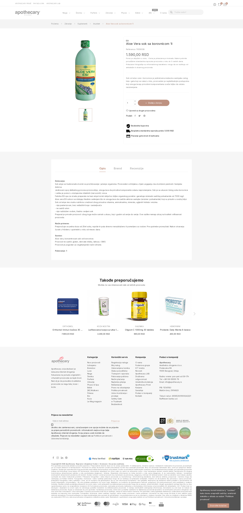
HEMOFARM (175, 326)
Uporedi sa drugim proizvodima (142, 111)
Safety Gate (116, 399)
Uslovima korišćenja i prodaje (175, 497)
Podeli (135, 116)
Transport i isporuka (120, 374)
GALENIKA (139, 326)
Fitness (90, 393)
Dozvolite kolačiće (218, 506)
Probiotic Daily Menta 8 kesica (175, 330)
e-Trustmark (116, 401)
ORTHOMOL (68, 326)
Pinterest (144, 116)
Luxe (89, 371)
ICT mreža (139, 368)
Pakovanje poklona (119, 376)
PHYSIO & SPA (38, 3)
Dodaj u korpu (155, 103)
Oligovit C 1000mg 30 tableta (139, 330)
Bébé (89, 387)
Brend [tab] (118, 168)
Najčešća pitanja (118, 382)
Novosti (138, 371)
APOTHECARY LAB (53, 3)
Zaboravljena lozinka (120, 368)
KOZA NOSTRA (103, 326)
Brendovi (91, 368)
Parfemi (90, 379)
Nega (89, 374)
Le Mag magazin (94, 401)
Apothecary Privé (143, 385)
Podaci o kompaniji (143, 393)
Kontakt (138, 396)
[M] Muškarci (93, 390)
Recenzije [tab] (137, 168)
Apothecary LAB (142, 374)
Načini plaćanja (118, 379)
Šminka (90, 376)
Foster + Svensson (100, 464)
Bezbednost (116, 404)
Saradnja (139, 390)
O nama (138, 362)
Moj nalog (115, 365)
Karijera (138, 387)
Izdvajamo (91, 365)
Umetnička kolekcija (144, 382)
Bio (88, 396)
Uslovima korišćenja (60, 438)
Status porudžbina (119, 371)
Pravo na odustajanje (120, 387)
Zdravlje (91, 382)
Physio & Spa (93, 385)
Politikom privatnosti (102, 436)
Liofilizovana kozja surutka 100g (103, 330)
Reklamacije (116, 385)
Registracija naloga (119, 362)
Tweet (139, 116)
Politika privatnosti (119, 390)
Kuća (89, 399)
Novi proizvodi (93, 362)
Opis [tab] (102, 168)
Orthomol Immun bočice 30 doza (68, 330)
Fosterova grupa (142, 365)
